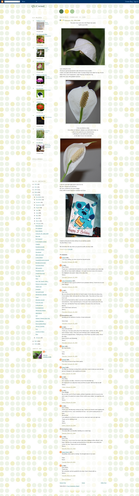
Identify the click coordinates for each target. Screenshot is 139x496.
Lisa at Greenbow (67, 280)
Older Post (103, 482)
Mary (63, 346)
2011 (35, 187)
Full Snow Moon (40, 265)
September (39, 205)
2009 (35, 192)
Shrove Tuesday (40, 326)
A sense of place (40, 331)
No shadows (39, 228)
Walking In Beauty (41, 75)
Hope (37, 297)
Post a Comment (66, 479)
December (39, 197)
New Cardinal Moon (41, 323)
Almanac (38, 102)
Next (37, 278)
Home (83, 482)
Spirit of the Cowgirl (42, 48)
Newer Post (63, 482)
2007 (35, 341)
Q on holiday (40, 129)
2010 (35, 189)
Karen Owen (65, 452)
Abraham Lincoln (40, 300)
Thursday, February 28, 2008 (69, 262)
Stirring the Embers (41, 310)
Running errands (40, 247)
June (37, 213)
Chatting (38, 244)
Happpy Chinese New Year (43, 318)
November (39, 199)
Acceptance (48, 36)
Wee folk (38, 236)
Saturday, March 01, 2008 (68, 433)
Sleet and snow (40, 254)
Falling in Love (40, 21)
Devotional (38, 252)
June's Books (48, 117)
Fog (37, 329)
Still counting (39, 268)
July (46, 103)
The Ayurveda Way (41, 34)
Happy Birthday (40, 321)
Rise (37, 334)
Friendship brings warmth (42, 260)
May (37, 215)
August (38, 207)
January (38, 337)
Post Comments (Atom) (73, 486)
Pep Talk (38, 276)
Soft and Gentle (40, 292)
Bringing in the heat (41, 262)
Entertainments (40, 307)
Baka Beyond (39, 225)
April (37, 218)
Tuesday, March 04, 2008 (68, 462)
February (38, 223)
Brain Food (47, 90)
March (38, 221)
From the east (39, 302)
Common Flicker (40, 249)
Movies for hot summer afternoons (48, 146)
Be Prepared (39, 239)
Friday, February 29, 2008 (69, 373)
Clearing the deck (40, 273)
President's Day (40, 270)
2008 (35, 195)
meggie (64, 359)
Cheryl (64, 257)
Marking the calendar (41, 294)
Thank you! (39, 286)
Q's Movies (39, 142)
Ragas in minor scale (41, 284)
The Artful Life (40, 61)
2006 (35, 344)
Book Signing (39, 231)
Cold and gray (39, 305)
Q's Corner (38, 6)
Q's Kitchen (39, 88)
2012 (35, 184)
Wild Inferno (39, 313)
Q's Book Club (40, 115)
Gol (36, 315)
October (38, 202)
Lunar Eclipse (39, 257)
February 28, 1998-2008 (42, 233)
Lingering (38, 289)
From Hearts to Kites (41, 241)
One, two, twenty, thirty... (42, 281)
